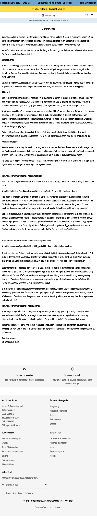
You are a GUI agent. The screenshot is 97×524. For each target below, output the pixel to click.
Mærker (53, 424)
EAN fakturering (8, 460)
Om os (52, 447)
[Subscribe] (44, 484)
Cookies (53, 456)
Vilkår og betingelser (58, 443)
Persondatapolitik (57, 451)
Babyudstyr (55, 406)
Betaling (5, 456)
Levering (5, 443)
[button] (92, 15)
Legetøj (53, 415)
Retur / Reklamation (10, 447)
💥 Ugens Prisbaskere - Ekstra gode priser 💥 (48, 9)
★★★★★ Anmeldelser (61, 438)
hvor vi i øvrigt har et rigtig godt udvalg (26, 105)
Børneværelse (55, 419)
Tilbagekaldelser (8, 464)
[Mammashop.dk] (48, 15)
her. (9, 332)
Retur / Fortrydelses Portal (12, 451)
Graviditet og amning (58, 411)
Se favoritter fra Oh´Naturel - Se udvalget (55, 3)
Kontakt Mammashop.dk (11, 438)
